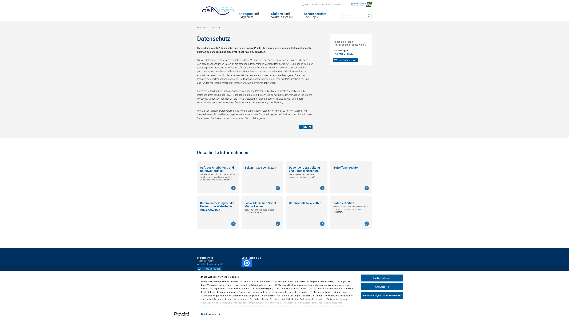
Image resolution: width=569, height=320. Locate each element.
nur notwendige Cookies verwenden (382, 295)
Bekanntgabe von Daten (260, 167)
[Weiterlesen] (233, 188)
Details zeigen (208, 314)
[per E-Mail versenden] (305, 127)
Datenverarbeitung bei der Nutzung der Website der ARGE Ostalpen (217, 206)
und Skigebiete (249, 15)
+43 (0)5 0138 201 (344, 53)
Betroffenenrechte (345, 167)
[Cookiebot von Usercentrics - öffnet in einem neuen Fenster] (182, 314)
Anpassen (380, 286)
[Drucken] (310, 127)
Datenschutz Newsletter (305, 203)
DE (306, 5)
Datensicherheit (343, 203)
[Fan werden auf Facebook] (247, 263)
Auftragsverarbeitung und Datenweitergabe (217, 169)
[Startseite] (215, 9)
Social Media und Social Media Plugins (260, 204)
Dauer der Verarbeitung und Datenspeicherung (304, 169)
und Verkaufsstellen (282, 15)
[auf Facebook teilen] (301, 127)
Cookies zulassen (382, 278)
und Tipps (315, 15)
